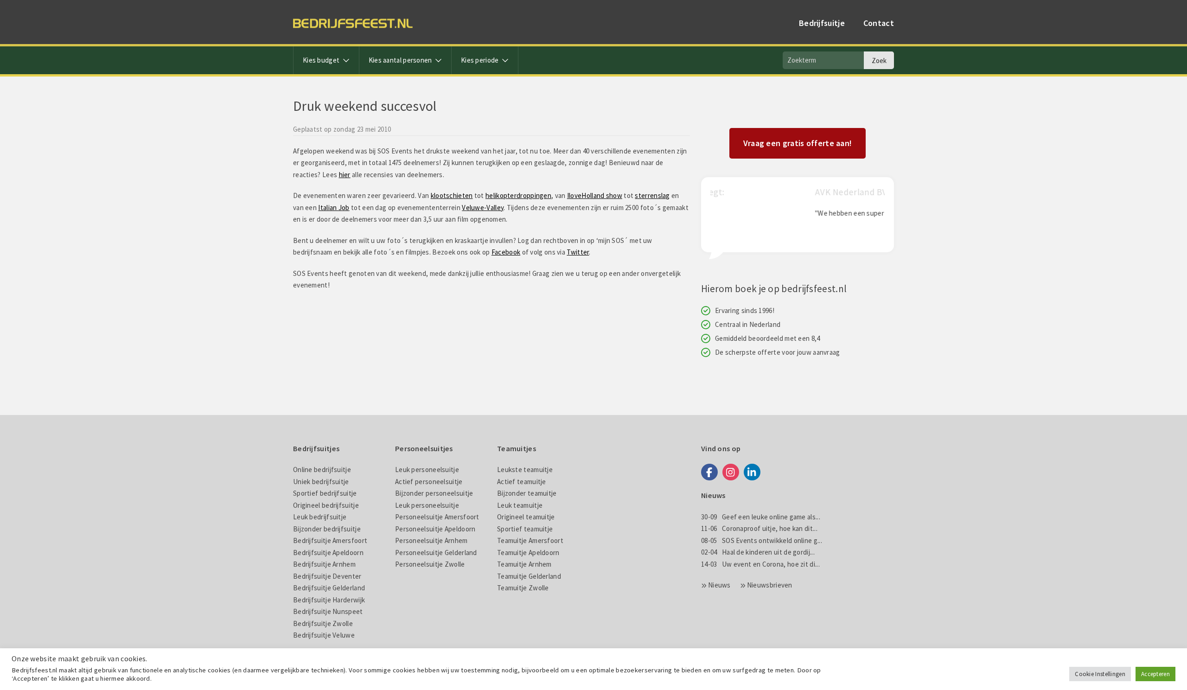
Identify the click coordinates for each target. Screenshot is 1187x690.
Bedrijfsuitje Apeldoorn (328, 552)
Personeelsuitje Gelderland (436, 552)
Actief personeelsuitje (429, 481)
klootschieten (452, 195)
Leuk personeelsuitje (427, 469)
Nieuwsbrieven (769, 585)
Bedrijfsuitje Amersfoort (330, 540)
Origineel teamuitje (526, 516)
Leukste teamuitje (525, 469)
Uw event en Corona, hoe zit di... (760, 564)
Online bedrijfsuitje (322, 469)
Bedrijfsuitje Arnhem (324, 564)
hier (345, 174)
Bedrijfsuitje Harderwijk (329, 599)
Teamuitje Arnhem (524, 564)
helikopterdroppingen (518, 195)
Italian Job (333, 207)
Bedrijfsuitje (822, 23)
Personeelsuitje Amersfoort (437, 516)
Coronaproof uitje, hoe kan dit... (759, 528)
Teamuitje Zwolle (523, 587)
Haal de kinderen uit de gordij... (758, 552)
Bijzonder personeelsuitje (434, 493)
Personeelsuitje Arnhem (431, 540)
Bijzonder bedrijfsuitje (327, 528)
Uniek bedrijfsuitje (321, 481)
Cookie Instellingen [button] (1100, 674)
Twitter (578, 252)
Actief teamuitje (521, 481)
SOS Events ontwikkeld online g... (761, 540)
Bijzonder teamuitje (527, 493)
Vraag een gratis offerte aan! (797, 143)
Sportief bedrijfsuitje (325, 493)
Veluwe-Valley (483, 207)
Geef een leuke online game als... (760, 516)
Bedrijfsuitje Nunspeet (328, 611)
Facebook (505, 252)
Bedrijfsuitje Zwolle (323, 623)
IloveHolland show (594, 195)
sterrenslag (652, 195)
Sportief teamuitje (525, 528)
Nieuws (719, 585)
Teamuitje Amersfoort (530, 540)
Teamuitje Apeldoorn (528, 552)
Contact (878, 23)
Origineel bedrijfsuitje (326, 505)
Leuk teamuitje (519, 505)
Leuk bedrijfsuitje (319, 516)
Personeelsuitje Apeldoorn (435, 528)
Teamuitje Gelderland (529, 576)
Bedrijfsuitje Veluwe (324, 635)
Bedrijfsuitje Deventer (327, 576)
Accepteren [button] (1155, 674)
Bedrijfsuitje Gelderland (329, 587)
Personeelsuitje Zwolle (430, 564)
